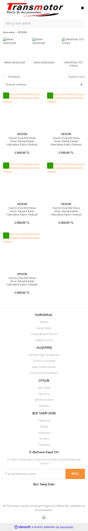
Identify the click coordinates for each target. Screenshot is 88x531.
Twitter (44, 426)
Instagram (44, 433)
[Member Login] (72, 10)
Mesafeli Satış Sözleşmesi (44, 355)
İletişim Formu (44, 340)
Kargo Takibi (44, 328)
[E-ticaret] (43, 527)
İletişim (44, 322)
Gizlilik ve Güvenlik (44, 361)
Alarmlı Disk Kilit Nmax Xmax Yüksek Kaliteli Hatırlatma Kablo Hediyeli (22, 141)
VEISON (22, 32)
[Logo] (34, 9)
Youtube (44, 439)
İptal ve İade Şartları (44, 367)
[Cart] (81, 10)
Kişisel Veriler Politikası (44, 373)
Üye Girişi (44, 394)
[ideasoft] (22, 527)
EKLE (75, 474)
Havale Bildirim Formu (44, 334)
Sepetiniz (44, 406)
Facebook (44, 421)
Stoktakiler (14, 76)
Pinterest (44, 445)
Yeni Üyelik (44, 388)
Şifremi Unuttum (44, 400)
